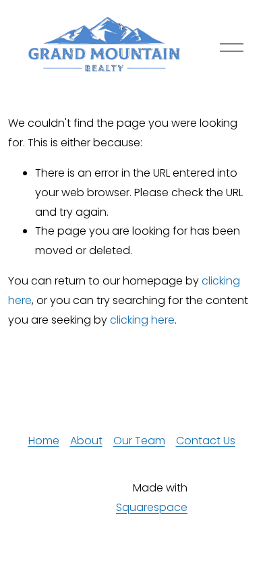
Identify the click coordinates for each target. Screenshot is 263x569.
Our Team (139, 440)
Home (43, 440)
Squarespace (151, 507)
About (86, 440)
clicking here (142, 320)
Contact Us (205, 440)
